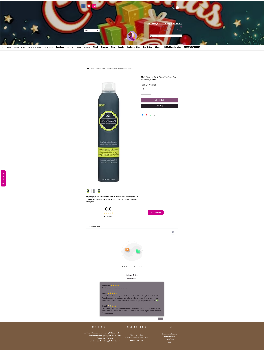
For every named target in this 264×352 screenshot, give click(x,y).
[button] (113, 47)
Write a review (155, 212)
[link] (175, 7)
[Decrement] (143, 93)
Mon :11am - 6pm (136, 335)
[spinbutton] (146, 93)
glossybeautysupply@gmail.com (107, 341)
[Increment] (149, 93)
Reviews (3, 178)
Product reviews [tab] (94, 226)
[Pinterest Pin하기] (146, 114)
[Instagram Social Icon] (94, 6)
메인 (87, 68)
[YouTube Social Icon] (89, 6)
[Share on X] (154, 114)
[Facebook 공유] (142, 114)
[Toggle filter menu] (173, 232)
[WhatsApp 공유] (150, 114)
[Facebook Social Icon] (83, 6)
